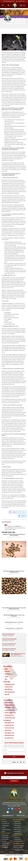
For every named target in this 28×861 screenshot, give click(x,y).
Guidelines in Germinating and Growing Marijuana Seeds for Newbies (14, 535)
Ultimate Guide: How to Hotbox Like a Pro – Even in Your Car (18, 654)
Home (2, 10)
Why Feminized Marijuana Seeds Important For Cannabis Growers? (14, 571)
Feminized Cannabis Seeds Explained (9, 639)
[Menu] (2, 5)
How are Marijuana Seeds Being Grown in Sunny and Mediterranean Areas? (14, 608)
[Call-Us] (20, 812)
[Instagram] (16, 809)
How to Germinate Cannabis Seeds (9, 648)
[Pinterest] (19, 809)
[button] (13, 512)
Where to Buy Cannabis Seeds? (8, 634)
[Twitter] (12, 809)
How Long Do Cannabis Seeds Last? (9, 643)
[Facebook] (9, 809)
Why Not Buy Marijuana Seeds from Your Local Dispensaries (14, 615)
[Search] (8, 5)
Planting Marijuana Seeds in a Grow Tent (14, 622)
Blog (6, 10)
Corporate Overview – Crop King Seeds (14, 628)
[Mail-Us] (8, 812)
